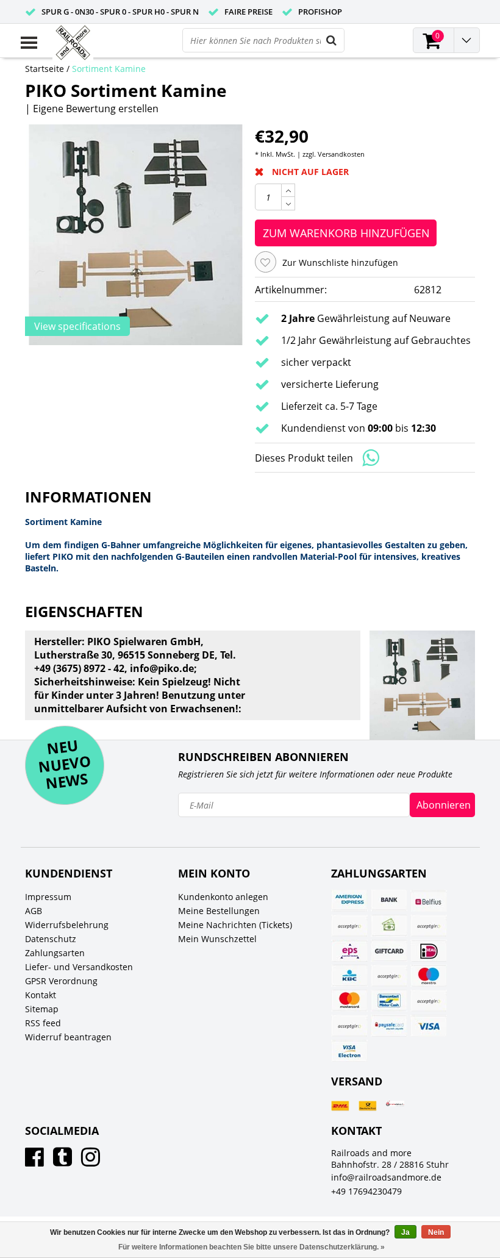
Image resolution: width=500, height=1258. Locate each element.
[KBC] (349, 976)
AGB (33, 911)
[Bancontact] (389, 1001)
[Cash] (389, 926)
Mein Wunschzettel (217, 939)
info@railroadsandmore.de (386, 1177)
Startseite (44, 68)
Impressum (48, 896)
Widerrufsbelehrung (67, 925)
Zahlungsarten (55, 953)
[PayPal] (428, 1001)
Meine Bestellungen (219, 911)
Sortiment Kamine (109, 68)
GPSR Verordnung (61, 981)
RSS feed (43, 1023)
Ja (405, 1232)
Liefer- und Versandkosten (79, 967)
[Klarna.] (389, 976)
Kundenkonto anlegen (223, 896)
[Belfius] (428, 901)
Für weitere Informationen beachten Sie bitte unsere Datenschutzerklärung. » (251, 1247)
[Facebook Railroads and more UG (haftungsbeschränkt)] (34, 1161)
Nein (436, 1232)
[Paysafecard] (389, 1026)
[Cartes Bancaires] (349, 926)
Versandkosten (341, 154)
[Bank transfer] (389, 901)
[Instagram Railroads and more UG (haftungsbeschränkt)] (90, 1161)
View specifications (77, 326)
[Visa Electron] (349, 1051)
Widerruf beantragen (68, 1037)
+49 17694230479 (366, 1191)
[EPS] (349, 951)
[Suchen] (332, 40)
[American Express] (349, 901)
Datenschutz (50, 939)
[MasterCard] (349, 1001)
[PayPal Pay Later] (349, 1026)
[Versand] (340, 1106)
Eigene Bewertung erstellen (96, 108)
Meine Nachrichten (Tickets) (235, 925)
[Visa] (428, 1026)
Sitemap (42, 1009)
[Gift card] (389, 951)
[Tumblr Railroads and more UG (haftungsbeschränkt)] (62, 1161)
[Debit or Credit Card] (428, 926)
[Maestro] (428, 976)
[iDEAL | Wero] (428, 951)
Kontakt (40, 995)
